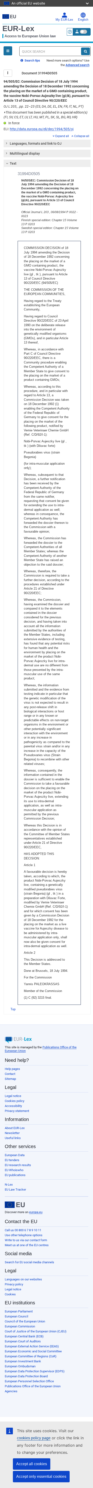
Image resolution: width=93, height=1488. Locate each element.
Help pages (12, 1069)
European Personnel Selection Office (29, 1381)
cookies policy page (34, 1438)
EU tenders (12, 1160)
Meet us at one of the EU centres (27, 1245)
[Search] (85, 51)
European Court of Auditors (23, 1341)
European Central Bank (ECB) (24, 1336)
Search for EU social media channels (29, 1262)
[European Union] (15, 1205)
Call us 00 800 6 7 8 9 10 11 (23, 1230)
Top (13, 1009)
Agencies (11, 1391)
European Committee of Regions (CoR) (31, 1356)
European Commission (20, 1326)
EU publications (15, 1175)
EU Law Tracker (15, 1189)
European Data (15, 1155)
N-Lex (9, 1184)
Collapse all (81, 136)
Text (13, 163)
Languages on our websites (23, 1279)
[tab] (47, 143)
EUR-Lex (18, 28)
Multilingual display (25, 153)
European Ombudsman (20, 1366)
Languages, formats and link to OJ (36, 143)
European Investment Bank (23, 1361)
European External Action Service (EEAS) (32, 1346)
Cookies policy (14, 1101)
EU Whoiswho (14, 1170)
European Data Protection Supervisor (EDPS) (35, 1371)
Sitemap (10, 1079)
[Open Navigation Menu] (8, 50)
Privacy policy (14, 1284)
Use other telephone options (23, 1235)
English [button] (83, 19)
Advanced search (77, 65)
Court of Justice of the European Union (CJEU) (36, 1331)
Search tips (32, 60)
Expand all (62, 136)
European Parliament (19, 1311)
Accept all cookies (31, 1464)
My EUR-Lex (64, 19)
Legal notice (13, 1096)
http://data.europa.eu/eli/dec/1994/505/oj (41, 129)
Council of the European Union (25, 1321)
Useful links (13, 1138)
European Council (16, 1316)
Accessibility (13, 1106)
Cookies (10, 1294)
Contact (10, 1074)
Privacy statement (17, 1111)
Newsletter (12, 1133)
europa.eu (35, 1212)
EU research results (18, 1165)
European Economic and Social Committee (33, 1351)
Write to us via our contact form (26, 1240)
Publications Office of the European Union (33, 1386)
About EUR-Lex (15, 1128)
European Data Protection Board (26, 1376)
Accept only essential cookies (41, 1476)
